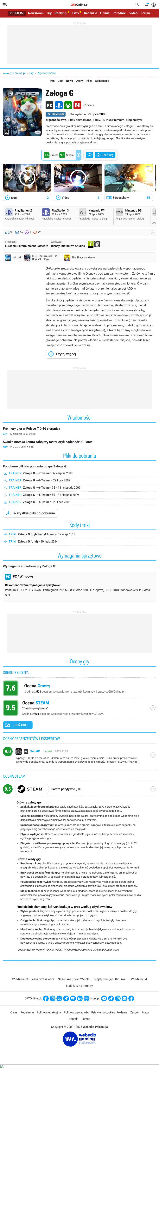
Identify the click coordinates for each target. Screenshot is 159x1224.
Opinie (105, 13)
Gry (49, 13)
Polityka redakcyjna (49, 1012)
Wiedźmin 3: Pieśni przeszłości (33, 979)
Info (52, 81)
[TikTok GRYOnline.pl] (66, 998)
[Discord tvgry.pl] (124, 998)
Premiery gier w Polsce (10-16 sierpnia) (79, 431)
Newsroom (36, 13)
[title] (79, 790)
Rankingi (61, 13)
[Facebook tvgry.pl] (131, 998)
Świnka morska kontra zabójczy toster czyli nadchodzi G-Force (79, 445)
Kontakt (73, 1019)
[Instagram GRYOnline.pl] (52, 998)
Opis (60, 81)
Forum (145, 13)
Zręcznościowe (46, 73)
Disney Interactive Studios (68, 246)
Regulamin (27, 1012)
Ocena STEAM (79, 709)
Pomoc (85, 1019)
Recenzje (90, 13)
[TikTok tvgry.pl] (111, 998)
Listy (75, 13)
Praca (145, 1012)
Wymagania (102, 81)
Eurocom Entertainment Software (26, 246)
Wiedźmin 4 (139, 979)
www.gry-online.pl (14, 73)
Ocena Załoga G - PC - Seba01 (79, 757)
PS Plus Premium (113, 120)
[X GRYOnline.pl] (59, 998)
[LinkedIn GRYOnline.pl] (80, 998)
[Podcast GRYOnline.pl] (73, 998)
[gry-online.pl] (79, 4)
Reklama (122, 1012)
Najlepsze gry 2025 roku (110, 979)
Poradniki (119, 13)
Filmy (96, 120)
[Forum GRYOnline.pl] (86, 998)
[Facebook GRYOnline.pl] (46, 998)
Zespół (134, 1012)
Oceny (80, 81)
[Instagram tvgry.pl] (118, 998)
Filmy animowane (79, 120)
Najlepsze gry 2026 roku (74, 979)
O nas (13, 1012)
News (69, 81)
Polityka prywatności (76, 1012)
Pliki (89, 81)
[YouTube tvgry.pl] (104, 998)
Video (133, 13)
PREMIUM (17, 13)
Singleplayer (134, 120)
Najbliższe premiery (79, 986)
